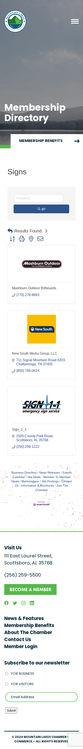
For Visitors (22, 684)
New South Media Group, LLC (34, 353)
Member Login (20, 646)
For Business (22, 674)
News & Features (24, 618)
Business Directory (24, 472)
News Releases (49, 472)
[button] (10, 231)
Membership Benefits (29, 625)
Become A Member (30, 589)
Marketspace (30, 481)
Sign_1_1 (19, 429)
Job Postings (50, 481)
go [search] (43, 209)
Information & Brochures (37, 485)
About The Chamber (28, 632)
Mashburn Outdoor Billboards (34, 288)
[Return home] (15, 21)
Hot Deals (34, 477)
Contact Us (17, 639)
